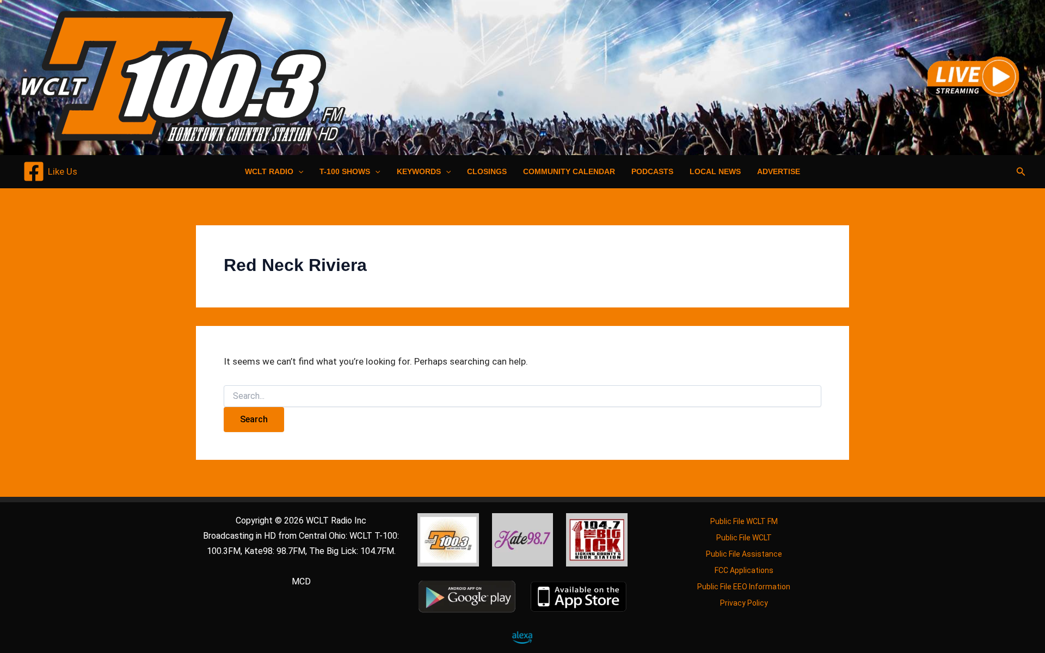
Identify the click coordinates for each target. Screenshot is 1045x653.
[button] (298, 171)
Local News (715, 171)
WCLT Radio (269, 171)
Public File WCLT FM (744, 521)
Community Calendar (569, 171)
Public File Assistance (744, 554)
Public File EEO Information (743, 586)
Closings (487, 171)
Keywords (419, 171)
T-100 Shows (344, 171)
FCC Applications (744, 570)
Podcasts (652, 171)
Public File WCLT (744, 537)
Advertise (778, 171)
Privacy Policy (744, 603)
